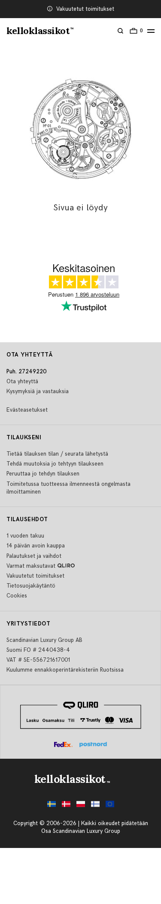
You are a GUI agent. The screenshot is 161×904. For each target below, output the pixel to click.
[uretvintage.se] (51, 806)
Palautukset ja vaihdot (33, 556)
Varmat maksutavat (30, 566)
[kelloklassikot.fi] (95, 806)
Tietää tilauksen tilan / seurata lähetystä (57, 453)
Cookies (16, 595)
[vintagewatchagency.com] (109, 806)
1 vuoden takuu (25, 535)
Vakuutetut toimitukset (85, 9)
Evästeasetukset (27, 410)
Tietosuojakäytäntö (30, 585)
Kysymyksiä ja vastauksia (37, 391)
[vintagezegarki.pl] (80, 806)
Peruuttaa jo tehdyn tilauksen (42, 473)
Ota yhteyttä (22, 381)
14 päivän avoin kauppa (35, 545)
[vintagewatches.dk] (66, 806)
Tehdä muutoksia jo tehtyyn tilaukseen (54, 463)
